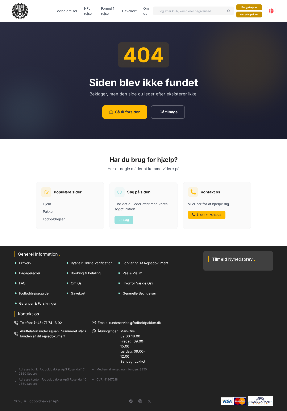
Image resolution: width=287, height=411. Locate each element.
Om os (76, 283)
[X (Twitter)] (149, 401)
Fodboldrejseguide (34, 293)
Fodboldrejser (66, 11)
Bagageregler (29, 273)
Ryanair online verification (91, 263)
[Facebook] (131, 401)
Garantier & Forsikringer (38, 303)
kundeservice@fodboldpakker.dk (134, 323)
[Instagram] (140, 401)
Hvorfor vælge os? (138, 283)
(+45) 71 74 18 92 (209, 215)
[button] (271, 11)
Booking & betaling (86, 273)
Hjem (47, 204)
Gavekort (129, 11)
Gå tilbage (168, 112)
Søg (126, 220)
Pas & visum (132, 273)
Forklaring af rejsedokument (145, 263)
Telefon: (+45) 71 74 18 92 (41, 323)
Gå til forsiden (128, 112)
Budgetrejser (249, 7)
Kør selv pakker (249, 14)
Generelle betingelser (139, 293)
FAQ (22, 283)
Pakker (48, 211)
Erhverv (25, 263)
